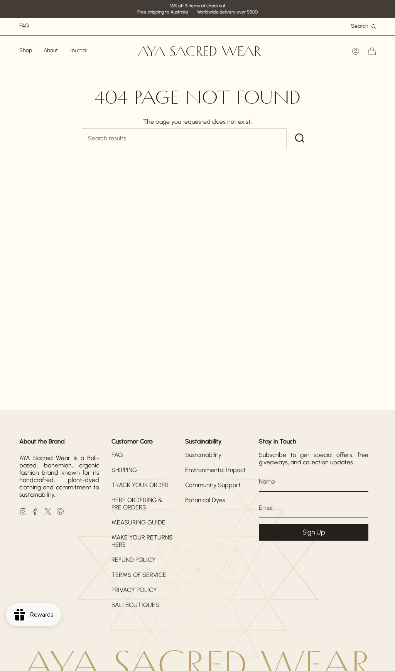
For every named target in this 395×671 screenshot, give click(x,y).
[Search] (300, 138)
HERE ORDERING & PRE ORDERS (136, 503)
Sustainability (203, 455)
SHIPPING (124, 470)
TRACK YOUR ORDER (140, 485)
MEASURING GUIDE (138, 522)
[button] (26, 51)
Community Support (213, 485)
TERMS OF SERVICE (138, 574)
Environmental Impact (215, 470)
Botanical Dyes (205, 500)
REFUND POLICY (133, 559)
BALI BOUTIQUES (135, 605)
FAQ (117, 455)
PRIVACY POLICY (134, 589)
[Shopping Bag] (372, 51)
